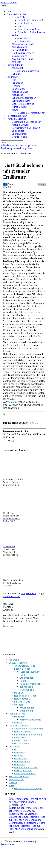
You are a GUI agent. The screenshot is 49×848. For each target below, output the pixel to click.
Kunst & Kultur (19, 106)
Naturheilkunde (20, 91)
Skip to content (9, 2)
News (15, 109)
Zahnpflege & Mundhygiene (31, 31)
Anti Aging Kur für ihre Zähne (27, 800)
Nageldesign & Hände (23, 43)
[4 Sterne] (39, 434)
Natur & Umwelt (20, 124)
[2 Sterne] (18, 434)
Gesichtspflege (24, 23)
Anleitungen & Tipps (22, 58)
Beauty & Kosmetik (16, 14)
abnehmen (8, 596)
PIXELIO (34, 422)
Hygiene (16, 85)
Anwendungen (24, 37)
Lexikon (13, 782)
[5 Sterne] (8, 437)
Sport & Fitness (19, 133)
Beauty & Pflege (20, 17)
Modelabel (17, 67)
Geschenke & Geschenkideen (26, 121)
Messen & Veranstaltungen (31, 112)
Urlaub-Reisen (19, 136)
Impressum (28, 841)
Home (10, 11)
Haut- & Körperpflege (28, 28)
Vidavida (11, 401)
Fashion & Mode (15, 64)
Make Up (16, 61)
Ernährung (17, 82)
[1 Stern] (8, 434)
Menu (4, 5)
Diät (14, 79)
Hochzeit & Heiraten (17, 115)
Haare (20, 25)
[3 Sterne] (29, 434)
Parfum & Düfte (20, 49)
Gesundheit (12, 76)
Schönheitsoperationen (24, 97)
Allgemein (14, 659)
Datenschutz (7, 844)
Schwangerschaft (21, 100)
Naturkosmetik (19, 46)
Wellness (16, 34)
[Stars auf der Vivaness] (21, 807)
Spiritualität (18, 130)
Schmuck (16, 73)
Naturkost (17, 94)
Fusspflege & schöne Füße (30, 20)
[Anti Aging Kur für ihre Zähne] (25, 798)
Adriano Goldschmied (28, 70)
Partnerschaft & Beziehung (26, 127)
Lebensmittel (18, 88)
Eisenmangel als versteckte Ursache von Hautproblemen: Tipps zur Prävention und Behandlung (27, 825)
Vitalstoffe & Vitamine (23, 103)
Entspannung (24, 40)
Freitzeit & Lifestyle (16, 118)
